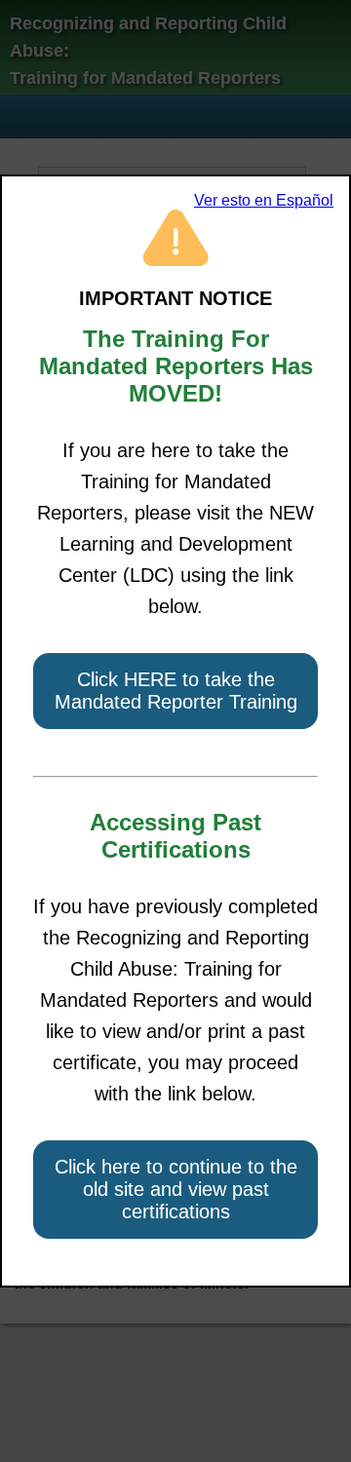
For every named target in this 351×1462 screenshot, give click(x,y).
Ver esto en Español (263, 200)
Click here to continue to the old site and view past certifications (176, 1189)
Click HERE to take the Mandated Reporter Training (176, 690)
